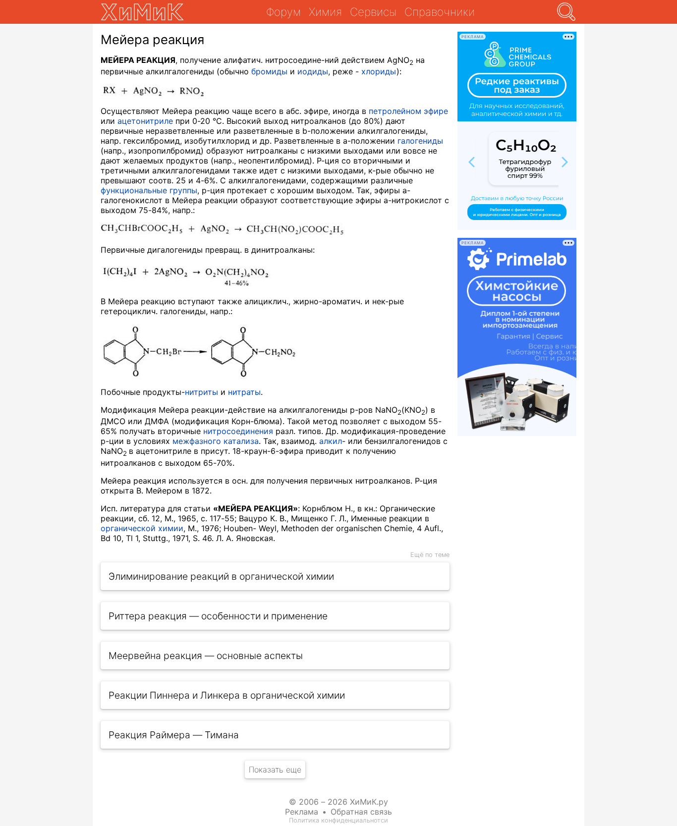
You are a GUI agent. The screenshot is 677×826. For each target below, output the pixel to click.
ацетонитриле (145, 121)
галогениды (420, 141)
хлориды (378, 71)
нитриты (201, 392)
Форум (283, 11)
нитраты (244, 392)
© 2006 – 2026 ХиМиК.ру (338, 802)
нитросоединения (238, 431)
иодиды (312, 71)
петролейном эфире (408, 111)
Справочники (439, 11)
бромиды (269, 71)
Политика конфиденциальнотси (338, 820)
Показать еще (275, 769)
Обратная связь (361, 812)
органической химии (142, 528)
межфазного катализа (215, 441)
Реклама (301, 812)
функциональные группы (149, 190)
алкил (330, 441)
